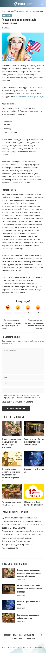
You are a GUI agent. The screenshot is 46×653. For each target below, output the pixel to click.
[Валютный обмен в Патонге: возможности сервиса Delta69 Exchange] (34, 428)
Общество (7, 15)
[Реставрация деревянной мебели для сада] (12, 491)
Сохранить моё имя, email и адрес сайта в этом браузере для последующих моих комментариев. (22, 396)
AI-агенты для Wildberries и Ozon (17, 541)
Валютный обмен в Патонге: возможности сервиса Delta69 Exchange (34, 442)
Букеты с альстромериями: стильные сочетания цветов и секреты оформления (11, 443)
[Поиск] (41, 3)
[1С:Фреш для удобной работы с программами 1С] (34, 491)
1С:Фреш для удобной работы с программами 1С (33, 503)
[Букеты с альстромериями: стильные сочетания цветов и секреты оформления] (12, 428)
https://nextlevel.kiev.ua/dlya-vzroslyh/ (28, 96)
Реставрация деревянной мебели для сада (11, 503)
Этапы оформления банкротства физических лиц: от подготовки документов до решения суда (11, 474)
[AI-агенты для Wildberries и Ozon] (34, 458)
